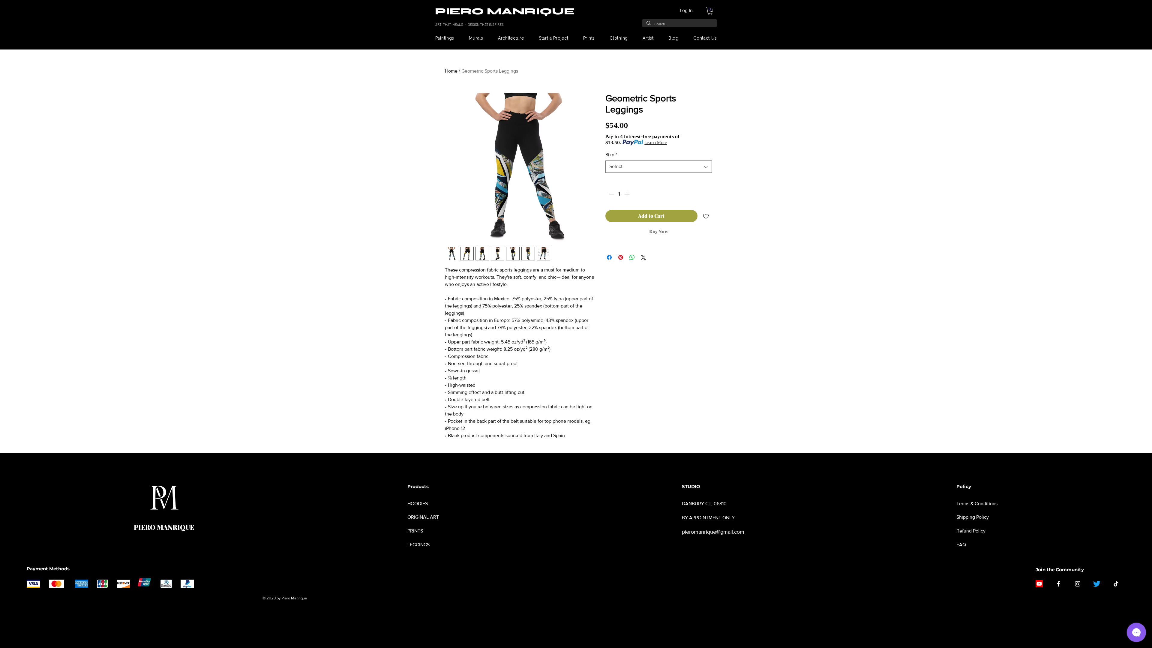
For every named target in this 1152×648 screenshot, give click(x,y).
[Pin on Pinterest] (620, 257)
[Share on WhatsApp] (632, 257)
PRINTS (415, 530)
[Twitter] (1096, 583)
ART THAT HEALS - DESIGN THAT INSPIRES (469, 24)
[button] (710, 11)
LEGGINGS (418, 544)
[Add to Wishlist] (706, 216)
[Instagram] (1077, 583)
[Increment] (627, 194)
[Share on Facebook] (609, 257)
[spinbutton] (619, 194)
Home (451, 71)
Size (611, 154)
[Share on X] (643, 257)
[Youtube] (1039, 583)
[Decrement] (611, 194)
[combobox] (658, 166)
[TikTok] (1116, 583)
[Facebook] (1058, 583)
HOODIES (417, 503)
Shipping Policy (972, 517)
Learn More (655, 143)
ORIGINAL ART (423, 517)
